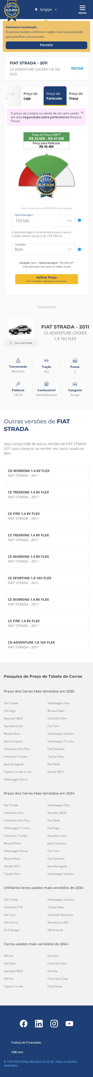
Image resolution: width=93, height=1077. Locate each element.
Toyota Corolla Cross (17, 772)
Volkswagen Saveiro (60, 734)
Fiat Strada (11, 703)
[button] (46, 9)
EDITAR (77, 68)
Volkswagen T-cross (60, 741)
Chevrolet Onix (57, 718)
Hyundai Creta (13, 726)
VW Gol (8, 956)
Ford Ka (52, 971)
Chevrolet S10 (13, 907)
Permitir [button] (46, 45)
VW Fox (8, 979)
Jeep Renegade (14, 764)
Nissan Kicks (12, 734)
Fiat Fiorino (11, 922)
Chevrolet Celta (57, 979)
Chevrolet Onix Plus (17, 749)
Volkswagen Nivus (16, 779)
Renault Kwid (55, 711)
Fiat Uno (52, 956)
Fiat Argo (10, 711)
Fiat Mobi (53, 764)
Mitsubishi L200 (57, 922)
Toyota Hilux (55, 757)
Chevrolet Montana (60, 915)
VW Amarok (55, 930)
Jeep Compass (13, 741)
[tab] (32, 96)
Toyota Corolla (13, 986)
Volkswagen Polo (58, 703)
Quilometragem (24, 215)
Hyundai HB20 (13, 718)
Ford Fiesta (54, 986)
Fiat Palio (10, 963)
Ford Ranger (12, 930)
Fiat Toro (53, 726)
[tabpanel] (46, 196)
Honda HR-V (55, 772)
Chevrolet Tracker (16, 757)
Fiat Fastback (56, 749)
